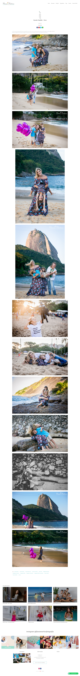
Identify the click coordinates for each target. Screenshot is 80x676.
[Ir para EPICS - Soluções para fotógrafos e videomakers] (40, 671)
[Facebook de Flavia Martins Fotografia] (41, 668)
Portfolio (57, 3)
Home (49, 3)
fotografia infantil (22, 573)
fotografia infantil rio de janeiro (38, 573)
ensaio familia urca (28, 571)
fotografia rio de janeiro (29, 573)
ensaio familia (16, 571)
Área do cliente (74, 3)
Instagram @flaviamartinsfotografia (40, 631)
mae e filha (40, 571)
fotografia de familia (46, 571)
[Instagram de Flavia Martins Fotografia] (39, 668)
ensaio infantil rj (15, 574)
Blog (66, 3)
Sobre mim (52, 3)
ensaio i (20, 574)
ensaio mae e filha (35, 571)
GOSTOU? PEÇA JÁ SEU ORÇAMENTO (40, 662)
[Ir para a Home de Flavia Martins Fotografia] (8, 3)
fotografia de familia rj (16, 573)
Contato (69, 3)
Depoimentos (62, 3)
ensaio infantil (46, 573)
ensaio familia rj (22, 571)
